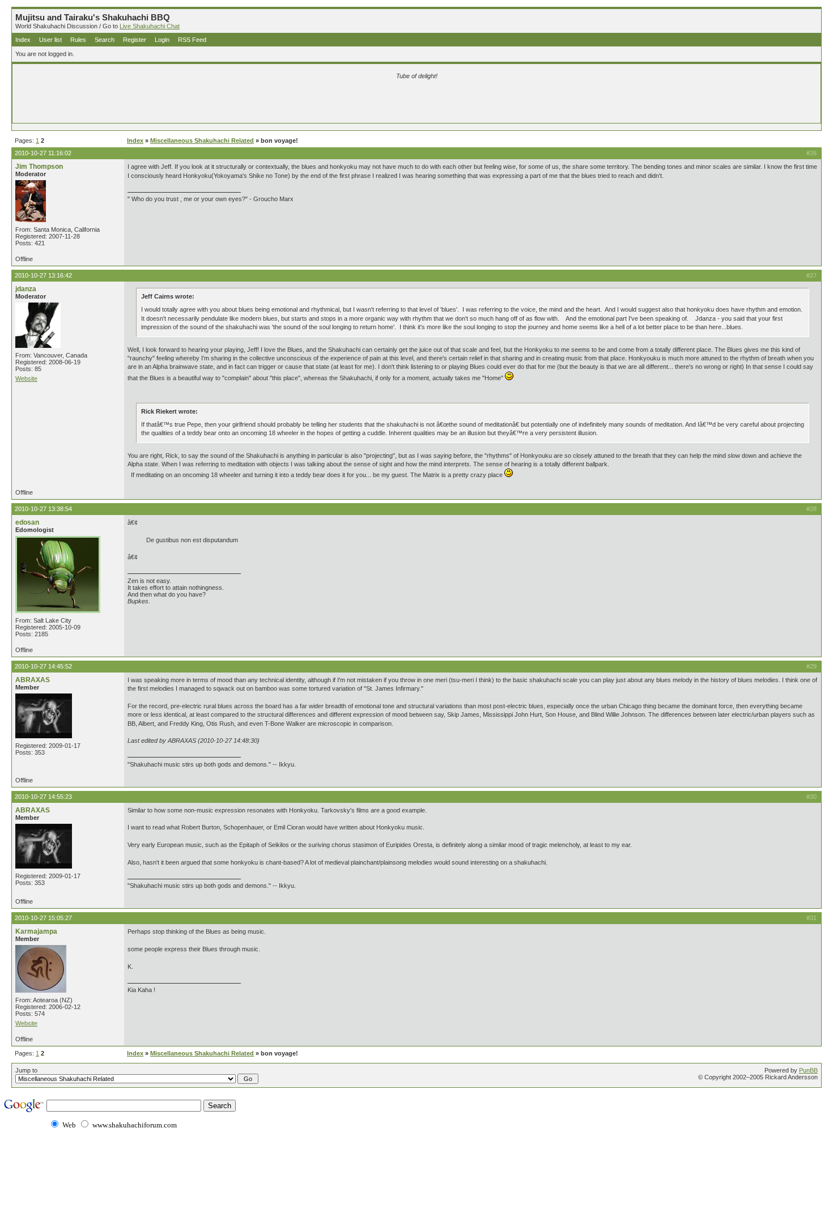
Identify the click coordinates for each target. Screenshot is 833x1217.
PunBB (808, 1070)
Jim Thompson (39, 167)
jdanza (25, 289)
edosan (27, 522)
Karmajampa (36, 931)
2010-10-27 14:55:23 (43, 796)
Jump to (26, 1070)
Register (134, 39)
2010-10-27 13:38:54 (43, 508)
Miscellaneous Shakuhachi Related (202, 140)
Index (23, 39)
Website (26, 378)
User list (50, 39)
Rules (78, 39)
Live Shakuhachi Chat (150, 26)
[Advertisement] (283, 103)
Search (104, 39)
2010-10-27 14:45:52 (43, 666)
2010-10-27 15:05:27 (43, 917)
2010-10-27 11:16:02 (43, 153)
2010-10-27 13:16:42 (43, 275)
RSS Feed (192, 39)
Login (162, 39)
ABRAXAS (32, 680)
